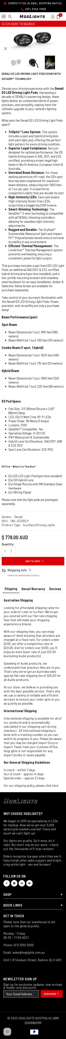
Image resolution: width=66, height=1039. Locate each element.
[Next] (61, 49)
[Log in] (53, 16)
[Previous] (55, 49)
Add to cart (33, 561)
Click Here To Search (18, 24)
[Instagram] (14, 883)
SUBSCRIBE (50, 993)
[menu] (4, 16)
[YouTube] (29, 883)
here (55, 785)
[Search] (10, 17)
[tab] (11, 589)
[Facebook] (6, 883)
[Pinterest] (22, 883)
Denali (18, 517)
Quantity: (8, 544)
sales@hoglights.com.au (29, 952)
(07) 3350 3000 (35, 9)
